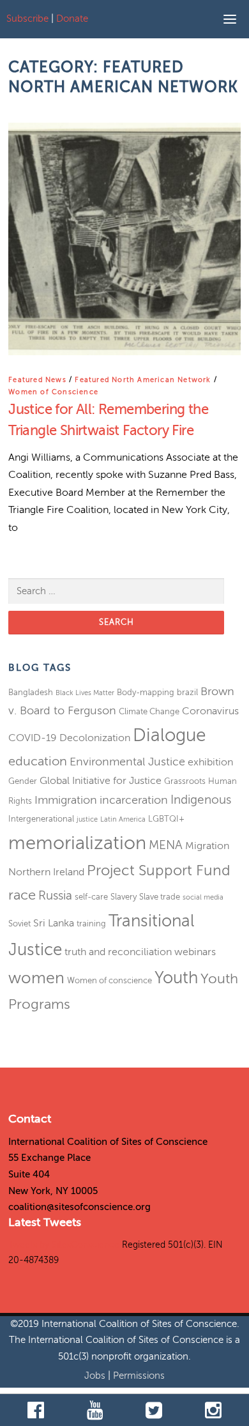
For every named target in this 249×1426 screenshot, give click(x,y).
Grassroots (185, 781)
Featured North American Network (143, 380)
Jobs (96, 1375)
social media (203, 897)
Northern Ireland (46, 872)
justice (87, 819)
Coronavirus (210, 711)
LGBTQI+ (166, 819)
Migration (207, 846)
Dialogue (169, 735)
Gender (22, 781)
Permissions (139, 1375)
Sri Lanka (53, 923)
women (36, 978)
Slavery (123, 896)
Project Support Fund (158, 870)
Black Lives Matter (85, 692)
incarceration (134, 799)
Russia (55, 895)
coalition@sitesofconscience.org (79, 1207)
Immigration (65, 799)
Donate (72, 18)
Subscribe (27, 18)
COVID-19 (32, 738)
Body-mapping (145, 692)
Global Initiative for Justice (101, 780)
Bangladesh (30, 692)
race (22, 895)
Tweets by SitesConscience (63, 1245)
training (91, 923)
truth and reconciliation (118, 952)
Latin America (123, 819)
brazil (187, 692)
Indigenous (200, 799)
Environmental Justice (127, 761)
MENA (166, 845)
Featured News (37, 380)
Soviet (19, 923)
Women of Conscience (53, 392)
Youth (176, 978)
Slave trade (159, 896)
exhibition (210, 762)
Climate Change (149, 711)
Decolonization (94, 738)
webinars (195, 952)
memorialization (77, 843)
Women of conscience (109, 980)
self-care (91, 896)
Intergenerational (41, 819)
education (37, 761)
